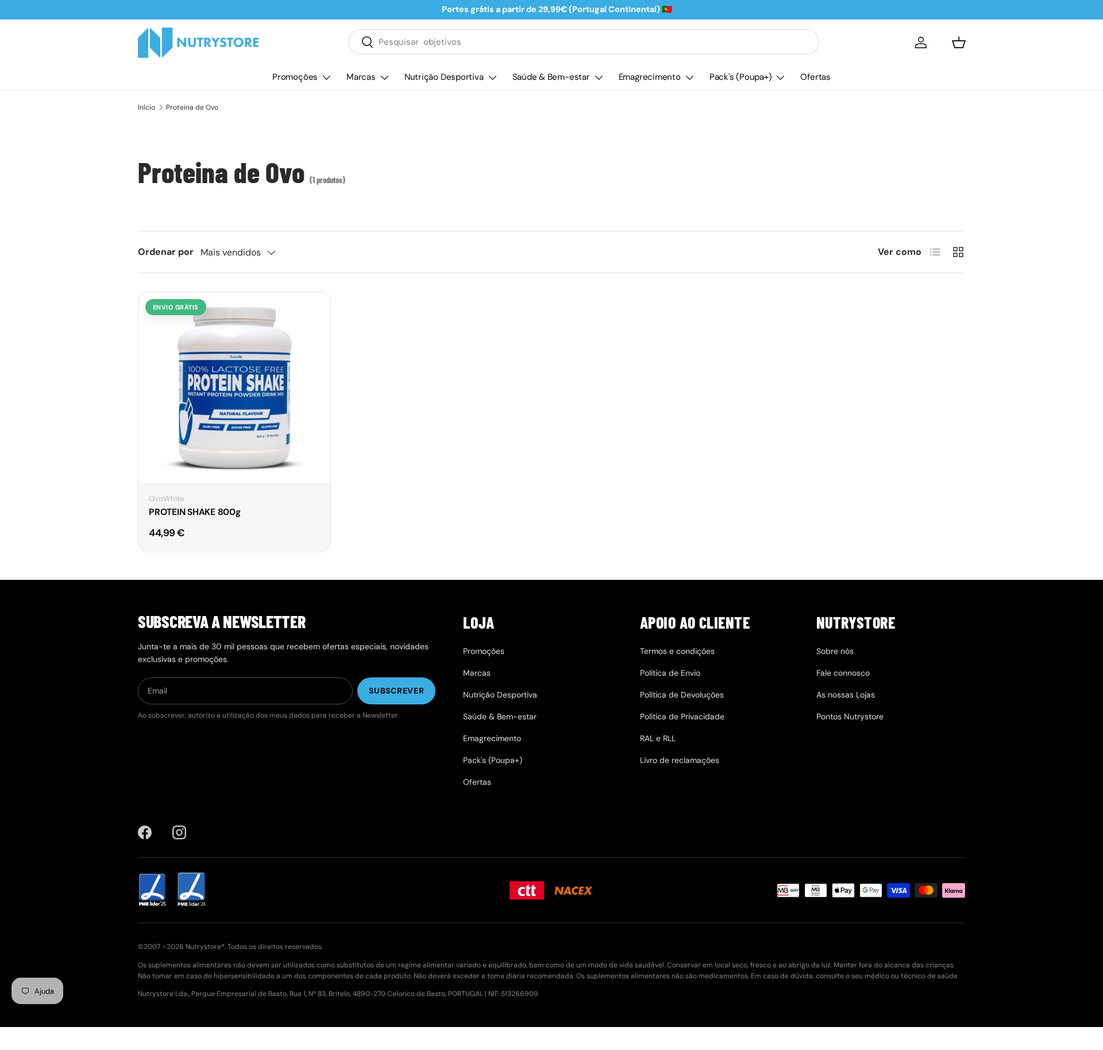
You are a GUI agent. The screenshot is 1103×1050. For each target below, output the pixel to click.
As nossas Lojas (845, 694)
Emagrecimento (650, 77)
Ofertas (815, 77)
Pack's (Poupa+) (740, 77)
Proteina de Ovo (192, 107)
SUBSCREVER (396, 690)
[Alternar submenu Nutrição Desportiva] (492, 77)
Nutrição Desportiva (444, 77)
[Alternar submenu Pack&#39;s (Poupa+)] (780, 77)
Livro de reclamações (679, 760)
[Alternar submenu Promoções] (326, 77)
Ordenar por (166, 252)
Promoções (295, 77)
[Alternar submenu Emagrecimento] (689, 77)
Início (146, 107)
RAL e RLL (658, 738)
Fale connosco (843, 673)
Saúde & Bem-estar (551, 77)
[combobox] (583, 42)
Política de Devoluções (682, 694)
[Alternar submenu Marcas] (384, 77)
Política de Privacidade (682, 716)
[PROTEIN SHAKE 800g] (234, 388)
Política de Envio (670, 673)
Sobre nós (835, 651)
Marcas (361, 77)
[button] (959, 42)
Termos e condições (677, 651)
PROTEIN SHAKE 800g (195, 512)
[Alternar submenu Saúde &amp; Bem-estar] (598, 77)
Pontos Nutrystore (850, 716)
